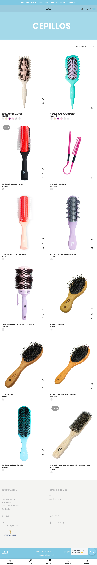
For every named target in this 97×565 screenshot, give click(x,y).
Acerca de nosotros (10, 496)
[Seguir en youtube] (59, 522)
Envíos (4, 522)
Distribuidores (55, 499)
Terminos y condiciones (43, 552)
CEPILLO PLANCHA (58, 184)
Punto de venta (8, 499)
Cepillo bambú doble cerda (63, 395)
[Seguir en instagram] (55, 522)
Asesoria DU (6, 502)
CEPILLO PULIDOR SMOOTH (13, 465)
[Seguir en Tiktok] (64, 522)
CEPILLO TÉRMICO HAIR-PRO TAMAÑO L (18, 325)
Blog (51, 496)
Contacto (6, 509)
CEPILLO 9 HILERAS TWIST (12, 184)
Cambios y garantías (10, 525)
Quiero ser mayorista (10, 506)
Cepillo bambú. (8, 395)
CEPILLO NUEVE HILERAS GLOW (14, 254)
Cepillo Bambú (57, 325)
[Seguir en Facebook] (50, 522)
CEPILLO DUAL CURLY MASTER (62, 114)
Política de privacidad (45, 555)
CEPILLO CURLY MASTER (12, 114)
